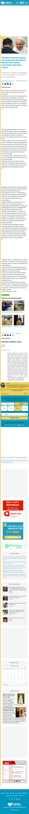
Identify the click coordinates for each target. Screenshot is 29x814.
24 (21, 679)
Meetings (3, 37)
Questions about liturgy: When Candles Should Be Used (17, 604)
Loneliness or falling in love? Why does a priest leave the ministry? (17, 597)
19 (4, 679)
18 (24, 676)
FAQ (8, 793)
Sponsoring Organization (21, 793)
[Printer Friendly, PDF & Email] (5, 295)
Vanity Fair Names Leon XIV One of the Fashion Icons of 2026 (9, 696)
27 (7, 681)
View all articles (5, 350)
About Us (3, 793)
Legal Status (8, 795)
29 (14, 681)
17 (21, 676)
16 (17, 676)
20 (7, 679)
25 (24, 679)
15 (14, 676)
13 (7, 676)
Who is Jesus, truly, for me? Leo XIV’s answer (17, 618)
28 (11, 681)
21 (11, 679)
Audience (12, 793)
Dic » (7, 684)
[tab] (8, 762)
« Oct (4, 684)
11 (24, 673)
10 (21, 673)
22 (14, 679)
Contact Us (21, 795)
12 (4, 676)
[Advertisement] (14, 20)
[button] (14, 293)
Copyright (15, 795)
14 (11, 676)
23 (17, 679)
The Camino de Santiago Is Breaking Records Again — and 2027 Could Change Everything (17, 612)
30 (17, 681)
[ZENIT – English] (8, 2)
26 (4, 681)
